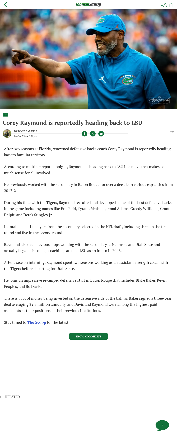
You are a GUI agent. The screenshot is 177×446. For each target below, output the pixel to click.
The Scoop (36, 322)
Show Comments (88, 336)
